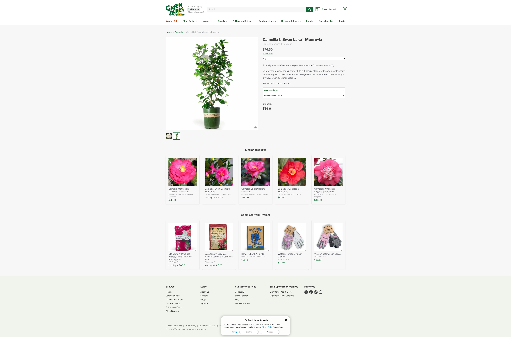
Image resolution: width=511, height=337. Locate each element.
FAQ (237, 299)
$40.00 (219, 197)
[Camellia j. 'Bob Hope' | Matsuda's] (292, 172)
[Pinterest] (268, 108)
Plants (169, 292)
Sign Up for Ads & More (281, 292)
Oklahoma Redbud (282, 83)
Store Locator (326, 21)
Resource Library (290, 21)
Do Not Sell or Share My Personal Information (217, 326)
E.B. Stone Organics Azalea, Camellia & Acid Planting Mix (180, 257)
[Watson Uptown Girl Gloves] (328, 237)
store (309, 65)
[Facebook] (264, 108)
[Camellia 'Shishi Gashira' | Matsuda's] (219, 172)
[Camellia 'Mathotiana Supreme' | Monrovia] (182, 172)
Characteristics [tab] (271, 90)
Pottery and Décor (242, 21)
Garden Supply (173, 296)
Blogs (203, 299)
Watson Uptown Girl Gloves (327, 254)
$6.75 (182, 265)
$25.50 (318, 260)
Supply (221, 21)
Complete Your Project (255, 214)
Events (309, 21)
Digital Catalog (173, 311)
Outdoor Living (266, 21)
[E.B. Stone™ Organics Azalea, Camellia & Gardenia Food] (219, 237)
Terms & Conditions (174, 326)
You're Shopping (195, 6)
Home (169, 32)
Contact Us (240, 292)
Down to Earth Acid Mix (253, 254)
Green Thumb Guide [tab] (273, 95)
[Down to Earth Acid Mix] (255, 237)
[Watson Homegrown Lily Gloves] (292, 237)
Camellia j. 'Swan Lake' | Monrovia (292, 39)
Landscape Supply (174, 299)
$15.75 (244, 260)
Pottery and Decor (174, 307)
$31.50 (281, 262)
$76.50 (268, 49)
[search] (256, 9)
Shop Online (189, 21)
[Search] (309, 9)
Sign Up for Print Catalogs (282, 296)
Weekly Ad (171, 21)
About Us (204, 292)
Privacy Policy (190, 326)
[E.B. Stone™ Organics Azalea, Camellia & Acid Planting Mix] (182, 237)
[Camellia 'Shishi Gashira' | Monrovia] (255, 172)
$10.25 (218, 265)
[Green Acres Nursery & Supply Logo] (175, 9)
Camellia (179, 32)
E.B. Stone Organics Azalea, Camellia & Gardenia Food (219, 257)
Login (342, 21)
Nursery (207, 21)
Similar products (255, 149)
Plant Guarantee (242, 303)
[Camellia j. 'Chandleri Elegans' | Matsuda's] (328, 172)
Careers (204, 296)
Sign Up (204, 303)
